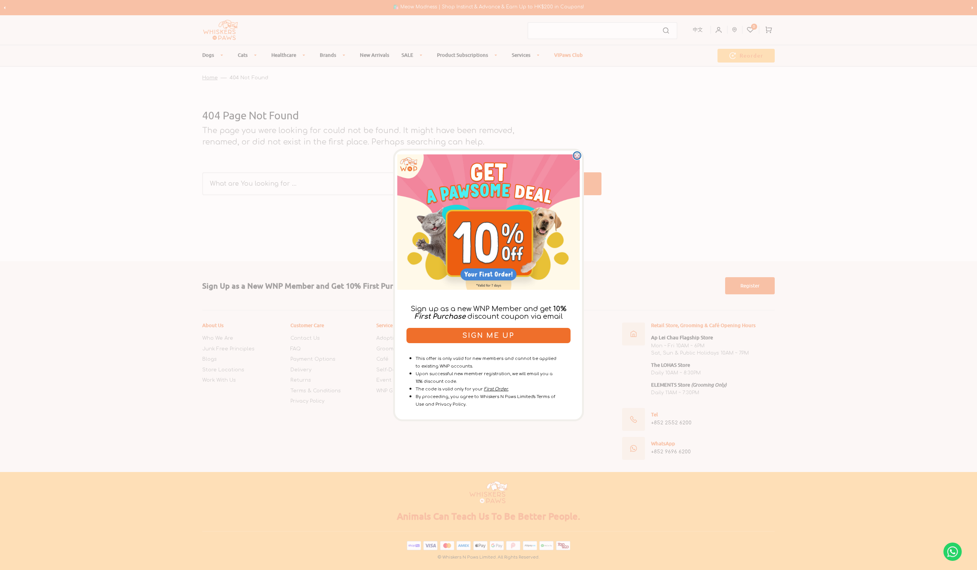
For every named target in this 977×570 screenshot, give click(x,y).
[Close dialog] (577, 155)
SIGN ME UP (488, 335)
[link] (488, 221)
